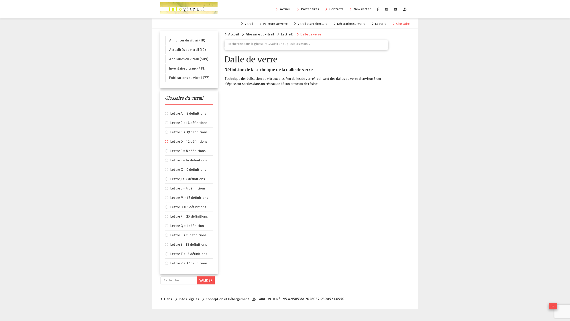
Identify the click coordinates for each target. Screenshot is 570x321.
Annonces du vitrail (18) (187, 40)
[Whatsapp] (395, 9)
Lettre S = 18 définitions (188, 245)
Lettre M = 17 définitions (189, 198)
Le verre (380, 24)
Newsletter (362, 9)
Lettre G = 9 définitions (188, 170)
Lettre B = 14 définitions (188, 123)
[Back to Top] (553, 306)
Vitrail (248, 24)
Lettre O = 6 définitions (188, 207)
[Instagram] (386, 9)
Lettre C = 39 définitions (189, 132)
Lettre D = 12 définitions (188, 142)
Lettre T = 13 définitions (188, 254)
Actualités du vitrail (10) (187, 50)
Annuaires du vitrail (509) (188, 59)
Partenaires (310, 9)
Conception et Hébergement (227, 299)
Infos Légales (189, 299)
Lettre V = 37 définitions (189, 263)
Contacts (336, 9)
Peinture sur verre (275, 24)
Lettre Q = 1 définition (187, 226)
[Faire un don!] (405, 9)
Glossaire (403, 24)
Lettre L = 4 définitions (188, 188)
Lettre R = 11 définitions (188, 235)
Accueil (285, 9)
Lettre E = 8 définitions (188, 151)
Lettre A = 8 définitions (188, 113)
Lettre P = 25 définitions (189, 216)
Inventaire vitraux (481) (187, 68)
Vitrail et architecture (312, 24)
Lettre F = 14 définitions (188, 160)
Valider (205, 280)
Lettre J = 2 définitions (187, 179)
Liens (168, 299)
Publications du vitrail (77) (189, 78)
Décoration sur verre (351, 24)
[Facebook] (378, 9)
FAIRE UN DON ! (269, 299)
